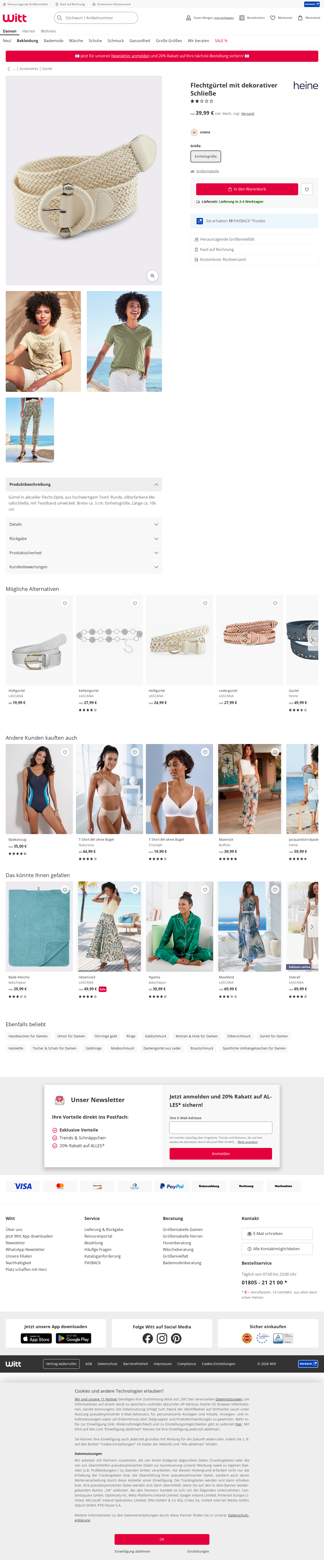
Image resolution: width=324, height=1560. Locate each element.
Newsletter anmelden (130, 55)
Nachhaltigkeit (18, 1262)
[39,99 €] (249, 789)
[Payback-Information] (308, 1364)
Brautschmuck (201, 1048)
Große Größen (169, 40)
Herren (28, 31)
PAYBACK (92, 1262)
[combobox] (106, 18)
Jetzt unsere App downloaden (55, 1326)
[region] (162, 1471)
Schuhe (95, 40)
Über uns (14, 1229)
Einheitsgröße (206, 156)
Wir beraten (198, 40)
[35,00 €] (39, 789)
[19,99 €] (39, 640)
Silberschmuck (238, 1036)
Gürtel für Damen (274, 1036)
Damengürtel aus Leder (162, 1048)
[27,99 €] (109, 640)
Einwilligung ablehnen (132, 1551)
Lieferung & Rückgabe (103, 1229)
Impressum (163, 1363)
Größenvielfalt (175, 1256)
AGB (88, 1363)
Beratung (173, 1218)
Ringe (130, 1036)
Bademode (53, 40)
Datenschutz (108, 1363)
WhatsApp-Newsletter (25, 1249)
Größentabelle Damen (183, 1229)
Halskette (16, 1048)
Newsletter (15, 1242)
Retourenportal (98, 1236)
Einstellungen (198, 1551)
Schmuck (116, 40)
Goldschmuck (155, 1036)
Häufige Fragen (97, 1249)
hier (239, 1424)
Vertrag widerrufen (61, 1363)
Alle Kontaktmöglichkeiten (276, 1248)
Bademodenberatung (182, 1262)
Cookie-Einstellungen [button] (218, 1363)
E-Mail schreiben (265, 1235)
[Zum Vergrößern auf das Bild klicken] (152, 276)
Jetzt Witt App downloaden (29, 1236)
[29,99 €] (39, 926)
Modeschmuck (122, 1048)
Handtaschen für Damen (28, 1036)
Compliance (186, 1363)
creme (205, 132)
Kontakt (250, 1218)
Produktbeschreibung (30, 484)
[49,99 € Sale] (109, 926)
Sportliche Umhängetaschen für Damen (254, 1048)
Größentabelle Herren (183, 1236)
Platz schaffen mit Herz (26, 1269)
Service (92, 1218)
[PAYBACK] (312, 4)
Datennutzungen (229, 1399)
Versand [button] (247, 113)
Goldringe (94, 1048)
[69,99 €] (249, 926)
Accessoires (29, 68)
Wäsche (76, 40)
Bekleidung (27, 40)
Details (15, 524)
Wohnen (48, 31)
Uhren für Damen (71, 1036)
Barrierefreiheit (135, 1363)
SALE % (221, 40)
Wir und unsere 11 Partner (96, 1399)
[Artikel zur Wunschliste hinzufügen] (307, 189)
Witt (10, 1218)
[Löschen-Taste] (133, 18)
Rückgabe (18, 538)
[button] (8, 69)
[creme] (194, 132)
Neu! (7, 40)
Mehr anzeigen (248, 1142)
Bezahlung (93, 1242)
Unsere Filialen (19, 1256)
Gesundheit (140, 40)
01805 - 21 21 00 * (264, 1282)
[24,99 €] (179, 640)
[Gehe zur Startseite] (15, 17)
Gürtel (47, 68)
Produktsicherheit (25, 552)
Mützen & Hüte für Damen (197, 1036)
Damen (10, 31)
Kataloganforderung (102, 1256)
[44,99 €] (109, 789)
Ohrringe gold (106, 1036)
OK (162, 1539)
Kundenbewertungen (28, 566)
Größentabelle (207, 171)
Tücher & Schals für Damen (54, 1048)
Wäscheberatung (178, 1249)
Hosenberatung (177, 1242)
